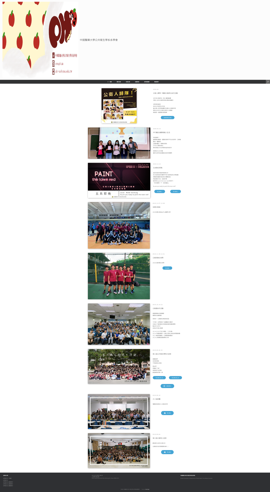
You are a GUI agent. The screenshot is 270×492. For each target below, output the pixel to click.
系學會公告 (5, 480)
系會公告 (128, 81)
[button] (268, 82)
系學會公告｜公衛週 (7, 478)
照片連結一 (159, 191)
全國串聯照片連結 (168, 117)
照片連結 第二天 (175, 377)
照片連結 (167, 268)
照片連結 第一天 (159, 377)
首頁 (111, 81)
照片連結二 (175, 191)
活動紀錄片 (168, 385)
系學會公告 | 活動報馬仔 (8, 482)
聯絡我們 (156, 81)
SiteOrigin (147, 489)
